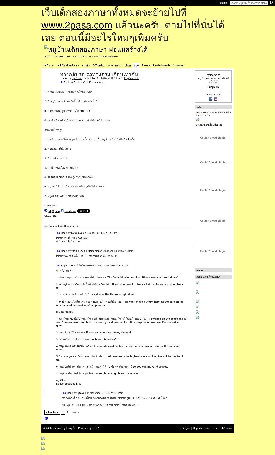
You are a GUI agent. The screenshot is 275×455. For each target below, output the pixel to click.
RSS (47, 419)
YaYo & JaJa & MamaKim (85, 250)
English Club (131, 78)
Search (271, 2)
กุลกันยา (77, 78)
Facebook (70, 211)
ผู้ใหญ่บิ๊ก (71, 428)
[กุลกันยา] (50, 82)
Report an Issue (201, 428)
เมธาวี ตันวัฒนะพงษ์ (82, 265)
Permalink (58, 233)
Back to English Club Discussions (83, 82)
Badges (186, 428)
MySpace (54, 211)
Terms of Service (222, 428)
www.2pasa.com (76, 24)
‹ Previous (52, 412)
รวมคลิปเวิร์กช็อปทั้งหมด (209, 124)
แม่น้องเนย (77, 232)
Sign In (223, 2)
